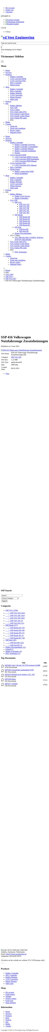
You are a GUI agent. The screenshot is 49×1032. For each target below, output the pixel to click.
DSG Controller (16, 83)
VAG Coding (15, 110)
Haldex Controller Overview (25, 145)
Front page (9, 1001)
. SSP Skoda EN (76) (15, 628)
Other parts (14, 99)
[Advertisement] (24, 308)
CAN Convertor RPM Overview (26, 157)
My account (9, 992)
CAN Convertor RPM (18, 79)
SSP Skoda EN (24, 217)
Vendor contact (10, 999)
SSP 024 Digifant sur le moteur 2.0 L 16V (20, 674)
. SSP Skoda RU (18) (15, 638)
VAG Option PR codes (18, 118)
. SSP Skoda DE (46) (15, 630)
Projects (8, 101)
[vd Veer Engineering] (17, 37)
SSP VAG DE (24, 207)
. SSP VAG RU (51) (14, 623)
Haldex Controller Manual (24, 149)
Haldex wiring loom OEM (24, 171)
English (16, 24)
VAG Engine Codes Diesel (20, 116)
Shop (7, 87)
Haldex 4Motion (16, 106)
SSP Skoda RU (24, 225)
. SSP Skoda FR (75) (14, 633)
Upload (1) (9, 649)
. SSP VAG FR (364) (15, 618)
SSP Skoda (19, 215)
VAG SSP (13, 108)
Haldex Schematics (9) (13, 651)
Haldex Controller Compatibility (26, 147)
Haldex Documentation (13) (15, 647)
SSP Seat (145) (10, 640)
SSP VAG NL (24, 211)
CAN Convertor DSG (18, 81)
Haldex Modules (16, 93)
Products (8, 75)
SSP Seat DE (24, 231)
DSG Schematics (21, 252)
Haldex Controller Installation (25, 151)
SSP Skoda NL (24, 221)
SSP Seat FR (23, 229)
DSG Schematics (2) (12, 653)
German (16, 20)
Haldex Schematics (21, 198)
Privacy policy (15, 130)
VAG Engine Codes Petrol (19, 114)
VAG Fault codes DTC (18, 112)
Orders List (9, 10)
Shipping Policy (16, 132)
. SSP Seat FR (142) (14, 643)
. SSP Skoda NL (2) (14, 635)
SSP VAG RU (24, 213)
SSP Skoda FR (24, 219)
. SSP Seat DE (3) (13, 645)
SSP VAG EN (24, 204)
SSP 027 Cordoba (11, 684)
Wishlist (8, 996)
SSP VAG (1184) (11, 610)
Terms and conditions (17, 128)
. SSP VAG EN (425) (15, 613)
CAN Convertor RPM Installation (27, 159)
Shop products (10, 1003)
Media (7, 122)
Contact (8, 124)
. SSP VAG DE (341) (15, 615)
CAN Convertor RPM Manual (26, 161)
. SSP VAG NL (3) (14, 621)
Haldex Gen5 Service (22, 196)
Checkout (8, 12)
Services (8, 73)
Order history (10, 994)
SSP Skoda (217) (11, 625)
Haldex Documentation (23, 233)
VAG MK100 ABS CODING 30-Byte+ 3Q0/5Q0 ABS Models (29, 239)
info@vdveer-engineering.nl (16, 954)
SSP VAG (18, 202)
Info (6, 104)
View (7, 374)
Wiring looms (15, 85)
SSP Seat (18, 227)
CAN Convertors (16, 95)
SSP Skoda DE (24, 223)
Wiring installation (21, 173)
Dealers (17, 153)
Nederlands (19, 22)
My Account (9, 8)
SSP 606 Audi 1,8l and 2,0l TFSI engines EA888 (22, 665)
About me (13, 126)
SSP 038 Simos (10, 679)
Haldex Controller (16, 77)
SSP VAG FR (24, 209)
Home (7, 70)
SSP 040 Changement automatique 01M (19, 670)
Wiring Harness (15, 97)
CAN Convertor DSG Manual (25, 165)
